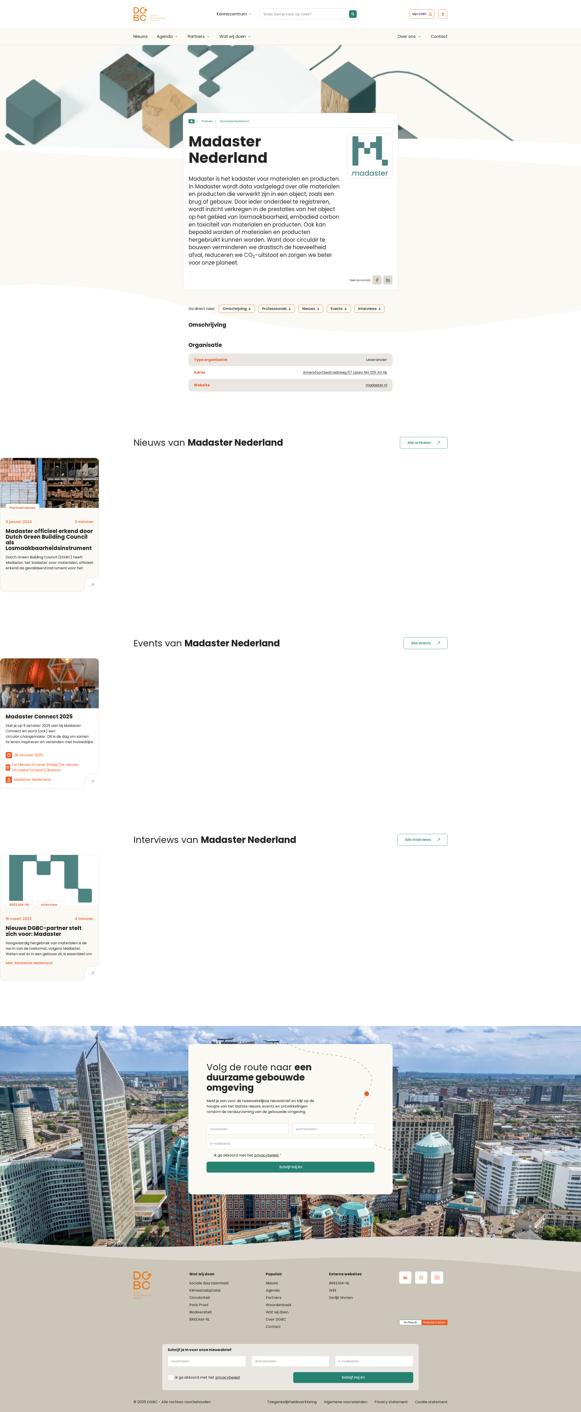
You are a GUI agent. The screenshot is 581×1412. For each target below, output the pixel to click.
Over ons (407, 36)
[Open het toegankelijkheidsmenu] (443, 14)
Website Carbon (434, 1322)
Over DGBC (276, 1319)
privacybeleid (266, 1155)
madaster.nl (376, 385)
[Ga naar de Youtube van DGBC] (437, 1277)
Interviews (367, 308)
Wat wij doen (232, 36)
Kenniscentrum (232, 14)
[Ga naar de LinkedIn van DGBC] (405, 1277)
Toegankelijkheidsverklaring (292, 1402)
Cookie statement (431, 1402)
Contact (439, 36)
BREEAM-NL (199, 1319)
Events (337, 308)
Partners (196, 36)
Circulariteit (199, 1297)
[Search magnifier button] (353, 14)
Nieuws (140, 36)
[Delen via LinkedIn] (387, 280)
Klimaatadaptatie (205, 1290)
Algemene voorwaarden (345, 1402)
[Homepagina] (191, 121)
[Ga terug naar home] (149, 14)
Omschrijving (235, 308)
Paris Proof (199, 1304)
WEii (332, 1290)
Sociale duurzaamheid (208, 1283)
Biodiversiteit (200, 1312)
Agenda (165, 36)
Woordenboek (278, 1304)
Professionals (274, 308)
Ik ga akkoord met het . (247, 1155)
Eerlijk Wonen (341, 1297)
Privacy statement (391, 1402)
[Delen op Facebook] (377, 280)
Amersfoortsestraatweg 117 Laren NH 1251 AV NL (345, 372)
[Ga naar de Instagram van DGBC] (421, 1277)
